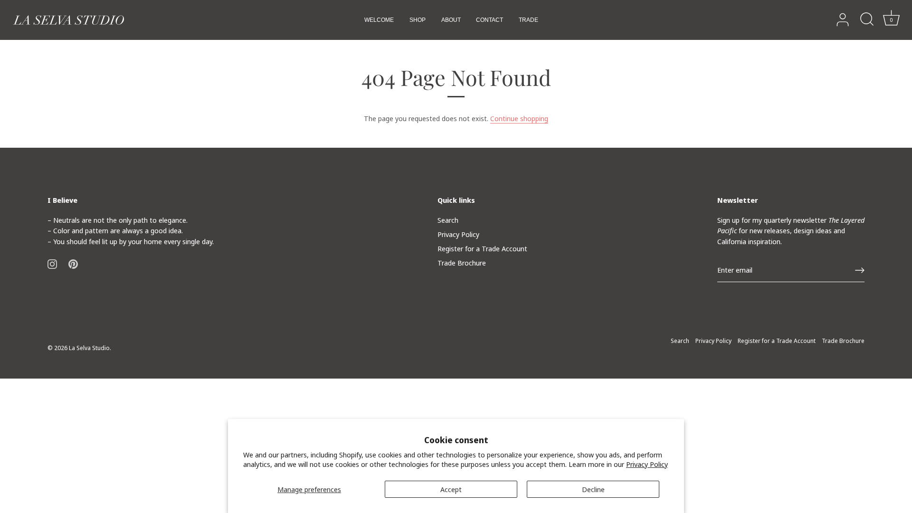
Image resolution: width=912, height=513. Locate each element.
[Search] (866, 20)
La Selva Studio (89, 347)
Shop (417, 20)
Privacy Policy (647, 464)
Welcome (379, 20)
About (451, 20)
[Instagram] (52, 263)
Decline (593, 489)
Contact (489, 20)
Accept (451, 489)
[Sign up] (859, 270)
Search (447, 220)
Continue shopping (519, 118)
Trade (528, 20)
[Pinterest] (73, 263)
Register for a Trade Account (482, 248)
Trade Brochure (461, 262)
